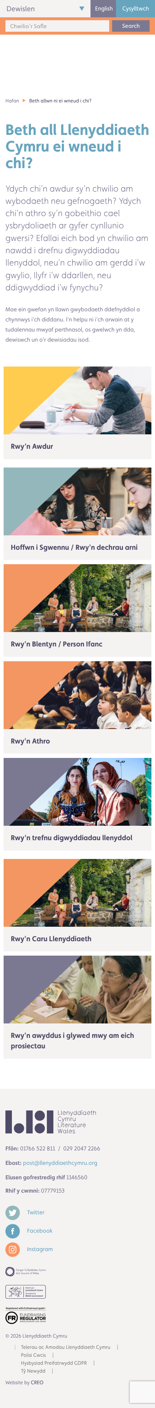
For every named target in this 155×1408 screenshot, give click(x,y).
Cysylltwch (135, 8)
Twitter (35, 1212)
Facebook (39, 1230)
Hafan (12, 101)
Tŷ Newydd (33, 1371)
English (104, 8)
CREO (37, 1383)
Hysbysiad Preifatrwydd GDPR (54, 1363)
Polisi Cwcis (33, 1355)
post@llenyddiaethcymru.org (60, 1162)
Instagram (39, 1249)
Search (131, 25)
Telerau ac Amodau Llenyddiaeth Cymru (65, 1347)
